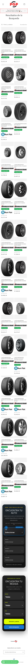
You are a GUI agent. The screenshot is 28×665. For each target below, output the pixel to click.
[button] (3, 4)
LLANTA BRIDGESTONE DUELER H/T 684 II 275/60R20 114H (20, 166)
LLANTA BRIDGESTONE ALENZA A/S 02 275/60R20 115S (19, 203)
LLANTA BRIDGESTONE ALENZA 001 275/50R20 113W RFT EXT (20, 400)
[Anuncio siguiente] (25, 10)
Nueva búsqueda (14, 627)
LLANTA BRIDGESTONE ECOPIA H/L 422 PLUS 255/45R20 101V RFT (19, 358)
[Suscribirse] (23, 652)
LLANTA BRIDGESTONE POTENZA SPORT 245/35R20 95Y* (20, 51)
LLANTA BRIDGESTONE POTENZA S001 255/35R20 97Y (20, 481)
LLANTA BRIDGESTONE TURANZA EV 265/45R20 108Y (20, 87)
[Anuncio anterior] (3, 10)
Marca (6, 539)
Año (6, 529)
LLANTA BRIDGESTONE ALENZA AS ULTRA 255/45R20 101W (7, 244)
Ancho (6, 594)
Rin (6, 610)
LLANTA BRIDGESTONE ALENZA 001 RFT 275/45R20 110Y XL (7, 203)
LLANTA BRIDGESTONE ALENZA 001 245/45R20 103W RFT (7, 482)
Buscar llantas (14, 621)
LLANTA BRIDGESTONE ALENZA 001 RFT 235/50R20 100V (7, 281)
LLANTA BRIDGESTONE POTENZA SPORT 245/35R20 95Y (7, 322)
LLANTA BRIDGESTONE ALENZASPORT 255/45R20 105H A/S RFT (6, 125)
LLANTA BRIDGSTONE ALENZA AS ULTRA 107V (20, 124)
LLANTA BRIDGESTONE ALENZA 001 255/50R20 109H (7, 358)
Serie (6, 602)
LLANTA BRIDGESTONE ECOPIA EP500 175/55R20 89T (7, 165)
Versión (7, 557)
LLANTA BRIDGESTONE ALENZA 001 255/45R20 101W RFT (7, 400)
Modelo (7, 548)
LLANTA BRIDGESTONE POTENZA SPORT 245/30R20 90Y (20, 281)
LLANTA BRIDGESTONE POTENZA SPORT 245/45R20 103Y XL (7, 51)
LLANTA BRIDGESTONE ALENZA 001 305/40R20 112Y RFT (7, 441)
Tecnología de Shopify (18, 662)
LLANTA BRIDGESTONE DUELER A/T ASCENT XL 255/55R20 (6, 88)
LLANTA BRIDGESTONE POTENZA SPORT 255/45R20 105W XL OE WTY (20, 244)
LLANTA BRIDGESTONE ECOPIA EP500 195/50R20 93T (20, 440)
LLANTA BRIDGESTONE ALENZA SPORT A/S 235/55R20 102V (20, 322)
